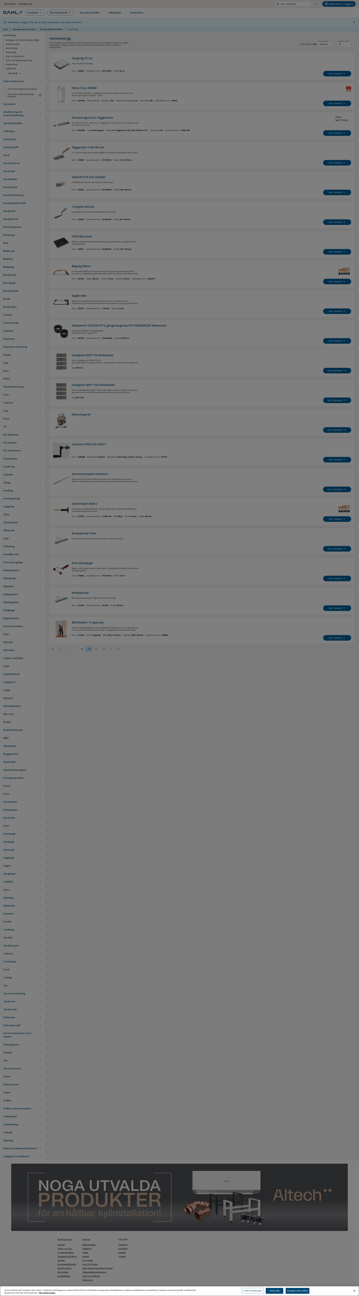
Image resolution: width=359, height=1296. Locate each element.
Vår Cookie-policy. (47, 1293)
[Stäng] (354, 1291)
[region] (179, 1291)
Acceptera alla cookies (297, 1290)
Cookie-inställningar (252, 1290)
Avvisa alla (274, 1290)
